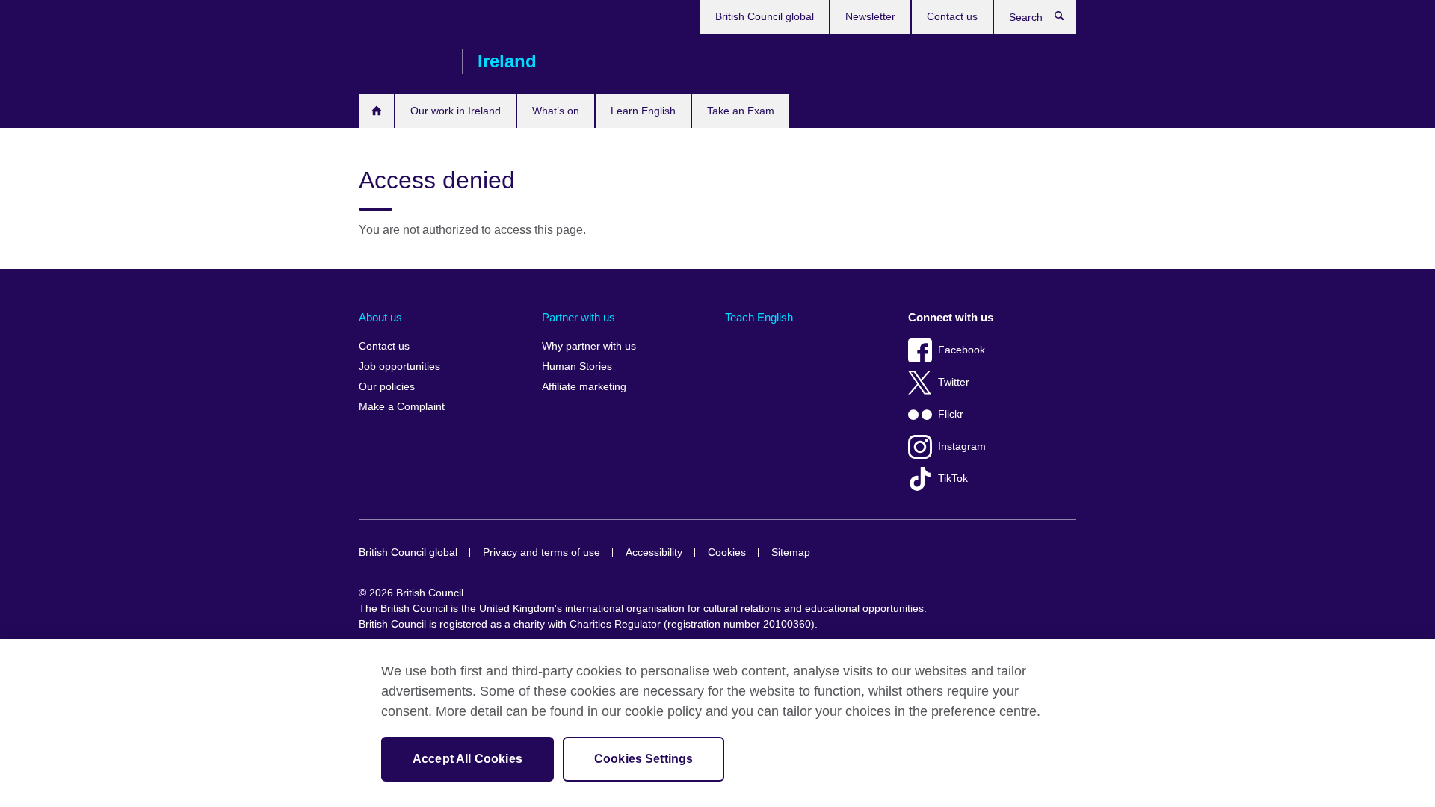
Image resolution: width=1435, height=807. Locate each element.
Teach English (759, 317)
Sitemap (790, 552)
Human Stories (577, 366)
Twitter (953, 382)
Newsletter (870, 16)
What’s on (555, 111)
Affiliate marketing (584, 386)
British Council (403, 61)
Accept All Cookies (467, 758)
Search (1067, 19)
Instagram (962, 446)
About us (380, 317)
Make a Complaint (402, 406)
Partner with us (578, 317)
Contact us (952, 16)
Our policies (387, 386)
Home (376, 111)
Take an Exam (740, 111)
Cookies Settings (644, 758)
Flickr (950, 414)
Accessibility (654, 552)
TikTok (953, 478)
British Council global (764, 16)
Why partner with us (589, 346)
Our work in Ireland (455, 111)
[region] (717, 723)
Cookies (727, 552)
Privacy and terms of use (541, 552)
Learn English (643, 111)
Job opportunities (399, 366)
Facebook (961, 350)
